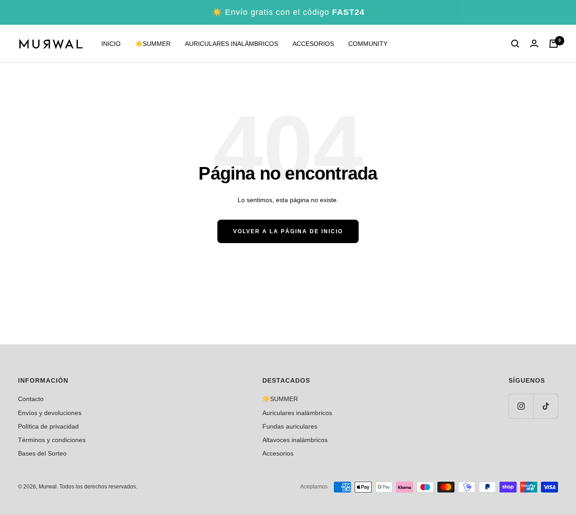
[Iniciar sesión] (534, 44)
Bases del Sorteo (42, 453)
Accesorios (277, 453)
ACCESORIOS (313, 43)
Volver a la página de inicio (288, 231)
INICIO (111, 43)
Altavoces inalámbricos (295, 439)
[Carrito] (553, 44)
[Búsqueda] (515, 44)
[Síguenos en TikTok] (545, 405)
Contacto (31, 398)
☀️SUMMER (153, 43)
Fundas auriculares (289, 426)
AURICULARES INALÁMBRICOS (231, 43)
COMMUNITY (367, 43)
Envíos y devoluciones (49, 412)
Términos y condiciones (52, 439)
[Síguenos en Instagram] (520, 405)
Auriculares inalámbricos (297, 412)
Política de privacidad (48, 426)
